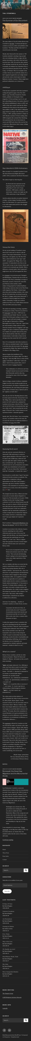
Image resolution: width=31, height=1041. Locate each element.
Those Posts (6, 853)
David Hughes (17, 18)
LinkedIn (5, 1008)
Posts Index (6, 856)
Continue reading (8, 840)
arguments (8, 723)
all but (15, 365)
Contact (5, 859)
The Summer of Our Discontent (14, 21)
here (11, 126)
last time (12, 43)
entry (4, 111)
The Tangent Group (8, 993)
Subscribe (7, 891)
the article (25, 346)
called (4, 360)
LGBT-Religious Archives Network (12, 997)
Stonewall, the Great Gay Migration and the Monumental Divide (14, 773)
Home (4, 849)
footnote (7, 275)
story (12, 422)
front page (7, 312)
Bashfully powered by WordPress (12, 1035)
